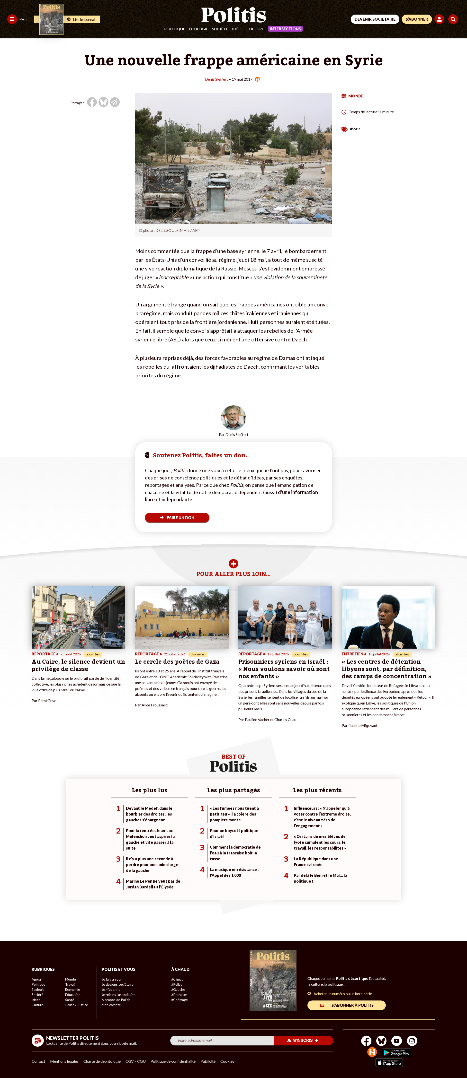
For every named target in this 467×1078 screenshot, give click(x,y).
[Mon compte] (440, 19)
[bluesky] (381, 1041)
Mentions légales (64, 1061)
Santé (69, 1000)
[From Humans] (372, 1052)
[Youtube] (396, 1041)
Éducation (73, 994)
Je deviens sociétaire (118, 984)
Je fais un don (112, 979)
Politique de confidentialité (173, 1061)
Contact (38, 1061)
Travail (70, 984)
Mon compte (111, 1005)
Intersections (285, 28)
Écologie (198, 28)
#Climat (177, 979)
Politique (174, 28)
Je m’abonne (111, 989)
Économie (72, 989)
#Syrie (355, 128)
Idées (237, 28)
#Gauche (178, 989)
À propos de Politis (116, 1000)
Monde (70, 979)
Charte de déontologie (102, 1061)
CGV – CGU (136, 1061)
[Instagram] (412, 1041)
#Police (176, 984)
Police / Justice (76, 1005)
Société (220, 28)
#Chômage (179, 1000)
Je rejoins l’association (118, 994)
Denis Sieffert (216, 79)
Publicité (208, 1061)
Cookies (227, 1061)
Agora (36, 979)
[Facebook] (366, 1041)
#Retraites (179, 994)
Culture (255, 28)
